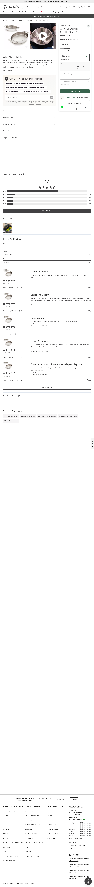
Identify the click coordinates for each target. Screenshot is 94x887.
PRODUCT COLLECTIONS (10, 856)
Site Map (32, 883)
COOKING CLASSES (9, 811)
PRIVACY (49, 820)
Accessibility (29, 838)
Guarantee (28, 829)
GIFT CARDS (6, 829)
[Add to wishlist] (88, 26)
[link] (89, 7)
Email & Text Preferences (34, 842)
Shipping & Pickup (31, 820)
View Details (82, 848)
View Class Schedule (77, 845)
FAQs (26, 847)
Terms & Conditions (32, 856)
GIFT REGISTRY (7, 824)
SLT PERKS (6, 820)
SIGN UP (74, 799)
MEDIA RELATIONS (52, 824)
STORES (5, 815)
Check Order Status (32, 815)
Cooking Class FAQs (32, 851)
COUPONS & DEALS (53, 833)
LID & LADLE (7, 851)
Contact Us (29, 811)
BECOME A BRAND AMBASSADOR (13, 842)
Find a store (72, 842)
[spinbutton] (65, 50)
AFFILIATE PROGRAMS (53, 829)
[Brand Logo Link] (11, 7)
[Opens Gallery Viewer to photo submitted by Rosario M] (7, 228)
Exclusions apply (27, 800)
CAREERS (50, 815)
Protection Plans (31, 833)
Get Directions (73, 848)
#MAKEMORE (51, 838)
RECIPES (5, 838)
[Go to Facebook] (70, 855)
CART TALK (6, 847)
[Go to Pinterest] (77, 855)
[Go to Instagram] (74, 855)
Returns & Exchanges (32, 824)
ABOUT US (50, 811)
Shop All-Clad (65, 26)
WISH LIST (6, 833)
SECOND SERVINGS (9, 860)
